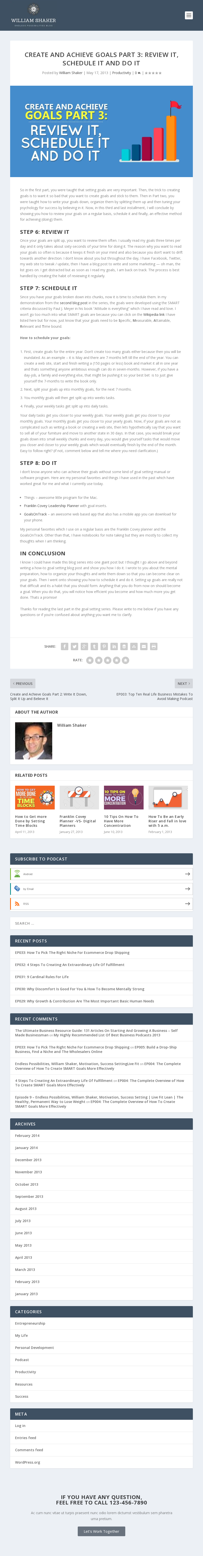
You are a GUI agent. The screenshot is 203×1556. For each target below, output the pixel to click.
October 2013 (26, 1184)
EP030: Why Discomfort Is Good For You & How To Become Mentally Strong (79, 989)
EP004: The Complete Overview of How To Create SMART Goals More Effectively (98, 1066)
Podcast (22, 1359)
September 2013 (29, 1196)
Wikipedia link (154, 314)
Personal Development (34, 1347)
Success (21, 1396)
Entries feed (25, 1437)
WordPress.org (27, 1462)
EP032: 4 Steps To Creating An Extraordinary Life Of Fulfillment (70, 964)
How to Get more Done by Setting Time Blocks (31, 821)
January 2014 (26, 1147)
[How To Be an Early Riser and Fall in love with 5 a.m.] (168, 797)
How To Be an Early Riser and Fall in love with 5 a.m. (167, 821)
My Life (21, 1335)
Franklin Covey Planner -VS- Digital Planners (78, 821)
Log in (20, 1425)
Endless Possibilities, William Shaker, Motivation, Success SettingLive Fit (77, 1063)
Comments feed (29, 1450)
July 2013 (22, 1220)
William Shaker (70, 72)
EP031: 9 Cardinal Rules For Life (42, 976)
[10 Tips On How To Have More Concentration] (124, 797)
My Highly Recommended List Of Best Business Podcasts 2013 (107, 1035)
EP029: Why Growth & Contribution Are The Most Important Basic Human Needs (84, 1001)
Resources (23, 1384)
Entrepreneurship (30, 1323)
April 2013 (23, 1257)
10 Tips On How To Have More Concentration (121, 821)
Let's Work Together (101, 1531)
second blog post (74, 302)
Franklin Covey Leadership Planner (51, 505)
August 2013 (25, 1208)
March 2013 (25, 1269)
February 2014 (27, 1135)
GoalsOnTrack (35, 514)
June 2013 (23, 1233)
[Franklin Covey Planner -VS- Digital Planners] (79, 797)
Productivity (121, 72)
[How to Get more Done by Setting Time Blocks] (35, 797)
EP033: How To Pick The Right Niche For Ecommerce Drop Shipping (72, 952)
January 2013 (26, 1293)
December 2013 (28, 1159)
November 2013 (28, 1172)
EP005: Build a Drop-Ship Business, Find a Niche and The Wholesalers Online (96, 1049)
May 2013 (23, 1245)
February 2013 (27, 1281)
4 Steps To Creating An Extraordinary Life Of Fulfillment (64, 1080)
